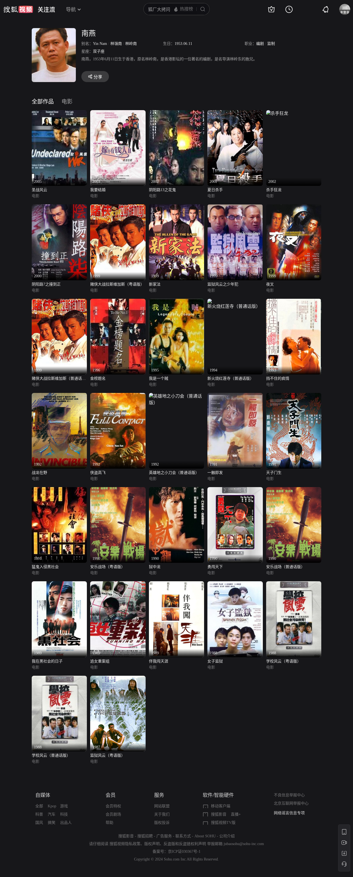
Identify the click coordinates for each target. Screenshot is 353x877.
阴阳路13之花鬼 (162, 190)
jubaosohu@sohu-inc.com (244, 844)
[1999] (117, 207)
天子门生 (274, 473)
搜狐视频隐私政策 (124, 844)
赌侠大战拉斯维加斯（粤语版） (117, 284)
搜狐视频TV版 (223, 823)
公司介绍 (227, 836)
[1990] (117, 490)
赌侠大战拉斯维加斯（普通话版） (57, 379)
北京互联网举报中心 (291, 803)
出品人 (66, 823)
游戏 (64, 806)
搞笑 (51, 823)
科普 (39, 814)
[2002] (176, 113)
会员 (111, 795)
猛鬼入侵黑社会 (45, 567)
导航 (71, 9)
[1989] (59, 584)
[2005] (59, 113)
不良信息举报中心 (289, 795)
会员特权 (113, 806)
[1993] (293, 302)
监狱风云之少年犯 (222, 284)
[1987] (117, 679)
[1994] (235, 302)
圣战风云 (39, 190)
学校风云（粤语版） (283, 661)
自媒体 (42, 795)
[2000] (59, 207)
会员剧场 (113, 814)
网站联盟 (162, 806)
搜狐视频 (18, 9)
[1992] (59, 396)
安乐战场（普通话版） (285, 567)
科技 (64, 814)
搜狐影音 (218, 814)
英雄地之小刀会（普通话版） (174, 473)
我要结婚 (98, 190)
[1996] (117, 302)
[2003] (117, 113)
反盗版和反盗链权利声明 (185, 844)
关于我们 (162, 814)
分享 (97, 77)
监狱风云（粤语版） (107, 755)
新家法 (155, 284)
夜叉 (270, 284)
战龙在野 (39, 473)
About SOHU (205, 836)
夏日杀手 (215, 190)
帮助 (109, 823)
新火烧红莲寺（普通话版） (230, 378)
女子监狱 (215, 661)
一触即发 (215, 473)
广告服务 (164, 836)
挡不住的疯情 (277, 378)
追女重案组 (99, 661)
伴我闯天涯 (158, 661)
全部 (39, 806)
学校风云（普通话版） (51, 755)
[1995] (176, 302)
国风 (39, 823)
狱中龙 (155, 567)
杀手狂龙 (274, 190)
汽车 (51, 814)
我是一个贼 (158, 378)
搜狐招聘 (145, 836)
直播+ (236, 814)
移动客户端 (220, 806)
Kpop (52, 806)
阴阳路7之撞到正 (46, 284)
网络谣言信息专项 (289, 813)
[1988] (235, 584)
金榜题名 (98, 378)
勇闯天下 (215, 567)
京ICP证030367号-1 (184, 851)
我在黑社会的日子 (47, 661)
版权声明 (152, 844)
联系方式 (183, 836)
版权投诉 (162, 823)
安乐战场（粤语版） (107, 567)
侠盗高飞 (98, 473)
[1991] (235, 396)
